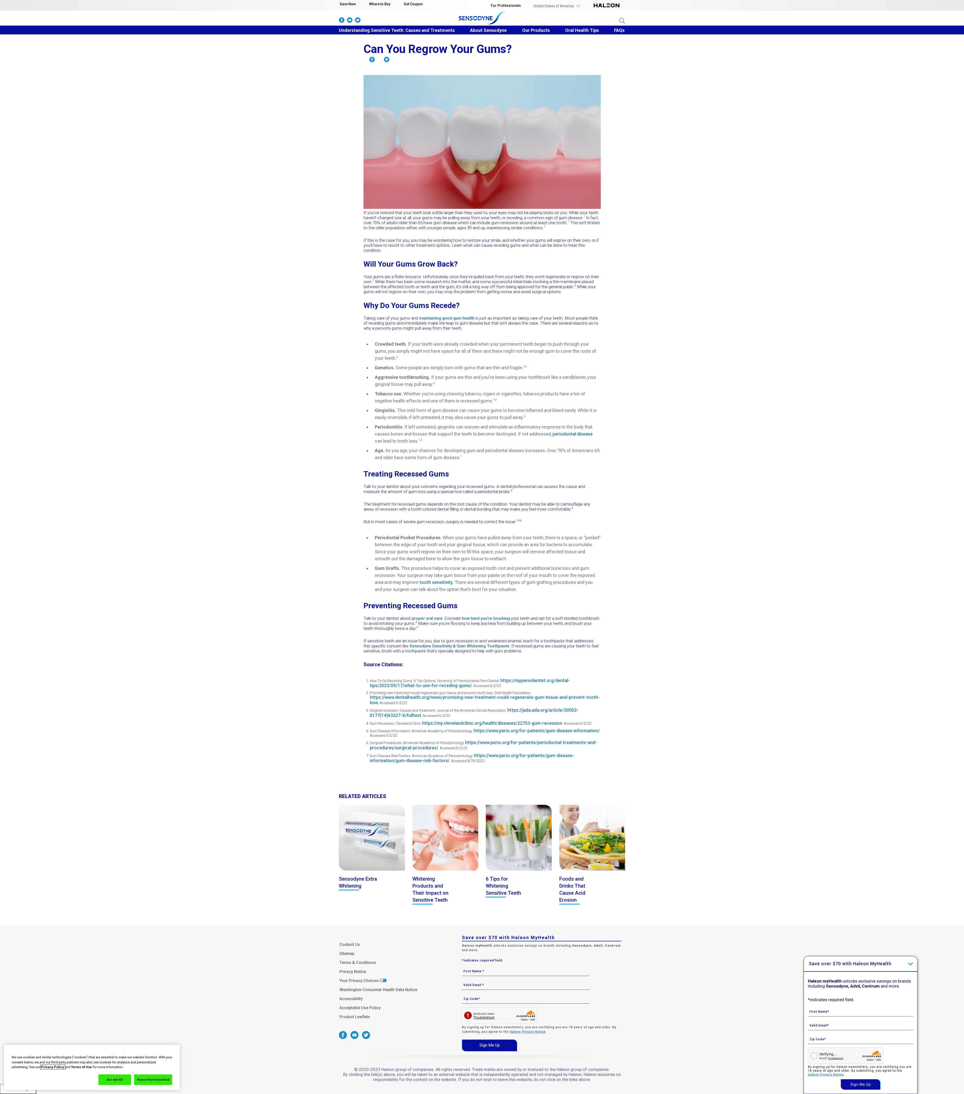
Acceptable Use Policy (360, 1007)
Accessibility (351, 998)
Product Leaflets (354, 1016)
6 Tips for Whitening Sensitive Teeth (503, 886)
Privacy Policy (53, 1067)
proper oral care (427, 618)
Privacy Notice (352, 971)
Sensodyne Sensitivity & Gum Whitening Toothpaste (459, 645)
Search (622, 21)
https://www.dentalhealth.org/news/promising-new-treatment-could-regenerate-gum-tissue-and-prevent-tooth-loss (485, 700)
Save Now (348, 4)
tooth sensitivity (436, 582)
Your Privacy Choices (359, 980)
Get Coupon (413, 4)
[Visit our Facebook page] (341, 21)
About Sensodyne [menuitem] (488, 30)
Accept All (114, 1079)
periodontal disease (573, 434)
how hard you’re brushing (486, 618)
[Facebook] (372, 60)
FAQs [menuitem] (619, 30)
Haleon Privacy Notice (528, 1032)
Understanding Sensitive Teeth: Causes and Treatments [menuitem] (397, 30)
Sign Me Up (489, 1045)
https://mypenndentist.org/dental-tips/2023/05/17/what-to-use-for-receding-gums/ (470, 683)
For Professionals (506, 6)
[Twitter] (386, 60)
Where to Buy (379, 4)
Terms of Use (81, 1067)
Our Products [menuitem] (536, 30)
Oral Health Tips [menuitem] (582, 30)
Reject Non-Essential (153, 1079)
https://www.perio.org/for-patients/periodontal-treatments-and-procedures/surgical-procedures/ (483, 745)
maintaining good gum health (446, 318)
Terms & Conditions (357, 962)
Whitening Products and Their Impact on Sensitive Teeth (430, 889)
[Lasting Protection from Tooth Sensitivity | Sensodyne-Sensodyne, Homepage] (606, 6)
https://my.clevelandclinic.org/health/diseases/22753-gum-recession (492, 723)
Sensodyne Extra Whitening (358, 882)
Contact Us (349, 944)
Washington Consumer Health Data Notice (378, 989)
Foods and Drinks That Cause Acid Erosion (572, 889)
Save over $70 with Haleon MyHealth (850, 963)
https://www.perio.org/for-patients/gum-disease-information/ (537, 730)
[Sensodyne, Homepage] (482, 19)
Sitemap (346, 953)
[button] (556, 6)
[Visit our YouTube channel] (349, 21)
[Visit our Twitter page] (357, 21)
